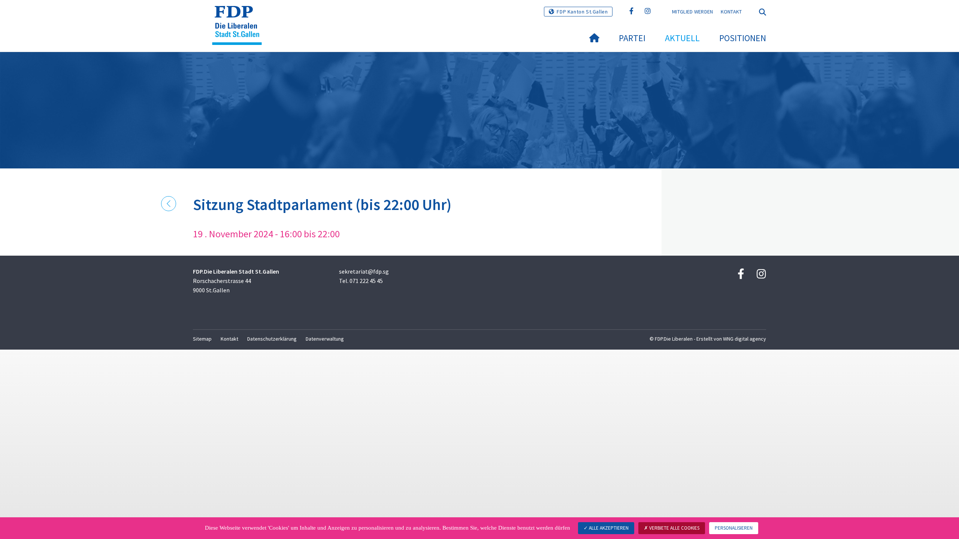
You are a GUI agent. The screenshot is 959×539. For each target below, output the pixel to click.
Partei (632, 38)
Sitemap (202, 338)
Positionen (742, 38)
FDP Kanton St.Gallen (582, 11)
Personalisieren (734, 528)
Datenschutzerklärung (272, 338)
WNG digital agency (744, 338)
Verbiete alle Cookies (673, 528)
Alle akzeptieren (608, 528)
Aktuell (682, 38)
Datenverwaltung (325, 338)
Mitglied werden (692, 11)
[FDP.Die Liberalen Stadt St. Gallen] (240, 15)
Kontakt (731, 11)
